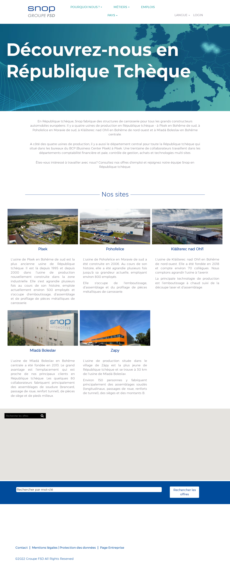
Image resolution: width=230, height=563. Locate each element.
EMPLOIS (148, 7)
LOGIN (198, 15)
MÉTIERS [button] (121, 7)
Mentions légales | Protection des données (64, 547)
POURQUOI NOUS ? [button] (85, 7)
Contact (21, 547)
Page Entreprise (112, 547)
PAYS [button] (111, 15)
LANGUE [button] (181, 15)
